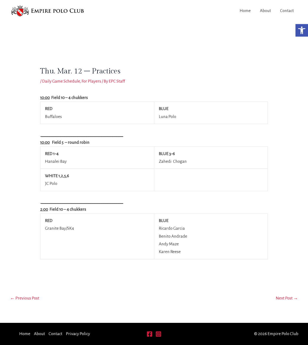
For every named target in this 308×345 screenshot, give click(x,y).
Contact (287, 10)
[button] (301, 30)
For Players (91, 81)
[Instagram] (158, 334)
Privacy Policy (78, 334)
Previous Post (24, 298)
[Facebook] (150, 334)
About (265, 10)
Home (245, 10)
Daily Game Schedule (61, 81)
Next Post (287, 298)
